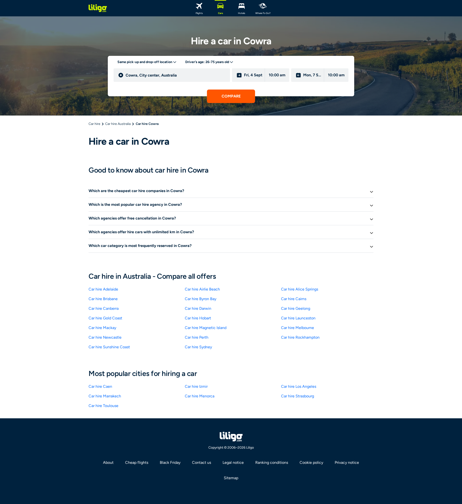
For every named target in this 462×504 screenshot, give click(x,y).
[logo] (98, 8)
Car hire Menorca (199, 396)
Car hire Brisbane (103, 299)
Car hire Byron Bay (200, 299)
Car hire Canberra (104, 308)
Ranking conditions (271, 462)
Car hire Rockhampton (300, 337)
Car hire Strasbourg (297, 396)
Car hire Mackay (102, 327)
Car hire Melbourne (297, 327)
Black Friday (170, 462)
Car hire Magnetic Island (205, 327)
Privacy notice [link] (347, 462)
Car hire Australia (118, 124)
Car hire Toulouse (103, 405)
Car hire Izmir (196, 386)
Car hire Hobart (198, 318)
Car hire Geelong (295, 308)
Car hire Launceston (298, 318)
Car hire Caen (100, 386)
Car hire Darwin (198, 308)
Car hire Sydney (198, 347)
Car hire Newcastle (105, 337)
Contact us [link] (201, 462)
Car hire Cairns (293, 299)
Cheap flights (136, 462)
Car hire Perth (196, 337)
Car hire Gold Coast (105, 318)
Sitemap (231, 478)
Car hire (94, 124)
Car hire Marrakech (105, 396)
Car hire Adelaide (103, 289)
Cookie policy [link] (311, 462)
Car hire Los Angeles (298, 386)
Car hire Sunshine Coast (109, 347)
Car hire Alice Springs (299, 289)
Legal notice (233, 462)
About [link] (108, 462)
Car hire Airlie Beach (202, 289)
